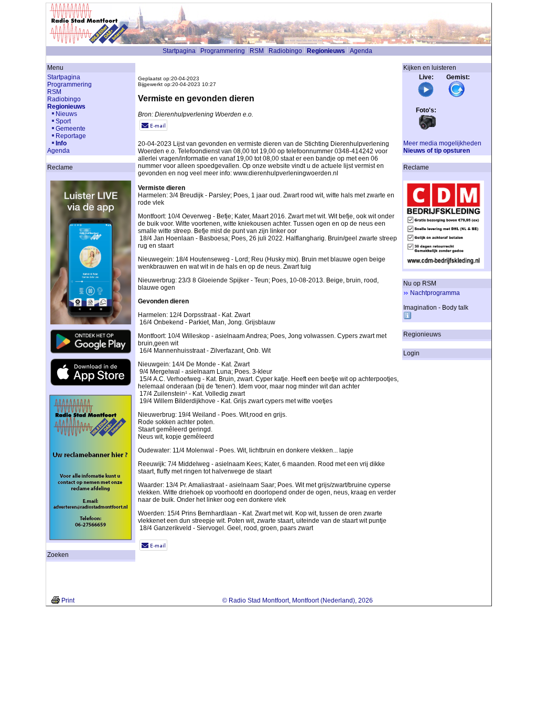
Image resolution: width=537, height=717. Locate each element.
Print (67, 600)
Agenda (361, 51)
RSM (257, 51)
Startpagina (179, 51)
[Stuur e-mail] (153, 128)
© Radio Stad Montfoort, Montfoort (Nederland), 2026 (297, 600)
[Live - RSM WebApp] (425, 95)
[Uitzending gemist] (456, 95)
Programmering (222, 51)
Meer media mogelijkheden (442, 143)
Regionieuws (326, 51)
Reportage (71, 136)
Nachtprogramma (435, 293)
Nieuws (66, 114)
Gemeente (70, 128)
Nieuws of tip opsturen (436, 150)
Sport (63, 121)
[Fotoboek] (427, 128)
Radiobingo (285, 51)
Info (61, 143)
